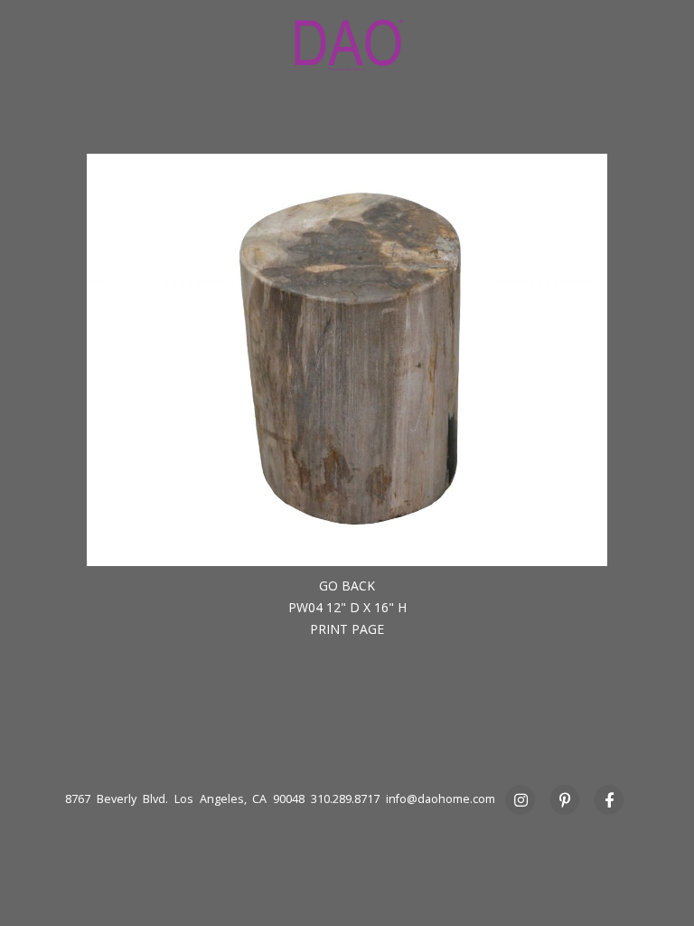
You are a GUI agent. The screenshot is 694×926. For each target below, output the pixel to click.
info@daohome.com (440, 799)
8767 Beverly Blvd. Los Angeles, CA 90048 (185, 799)
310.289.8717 (345, 799)
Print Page (347, 629)
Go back (347, 585)
